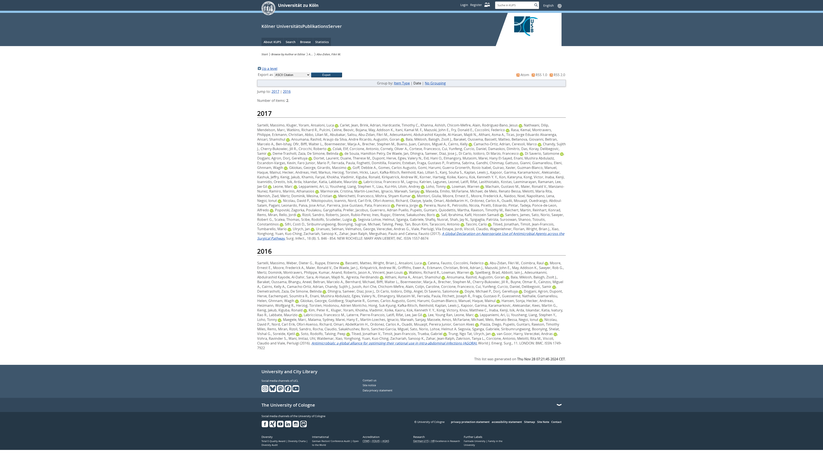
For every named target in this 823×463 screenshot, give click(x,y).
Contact (556, 422)
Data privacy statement (377, 390)
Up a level (269, 68)
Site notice (369, 385)
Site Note (543, 422)
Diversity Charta (297, 441)
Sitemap (529, 422)
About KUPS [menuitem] (272, 42)
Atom (524, 74)
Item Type (402, 83)
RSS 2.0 (559, 74)
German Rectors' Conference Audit (331, 441)
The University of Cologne (288, 405)
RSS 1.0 (541, 74)
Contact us (369, 380)
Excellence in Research (445, 441)
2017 (275, 91)
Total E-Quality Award (273, 441)
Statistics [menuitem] (322, 42)
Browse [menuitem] (305, 42)
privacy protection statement (470, 422)
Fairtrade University (475, 441)
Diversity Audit (269, 444)
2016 (287, 91)
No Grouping (435, 83)
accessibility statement (507, 422)
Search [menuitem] (291, 42)
